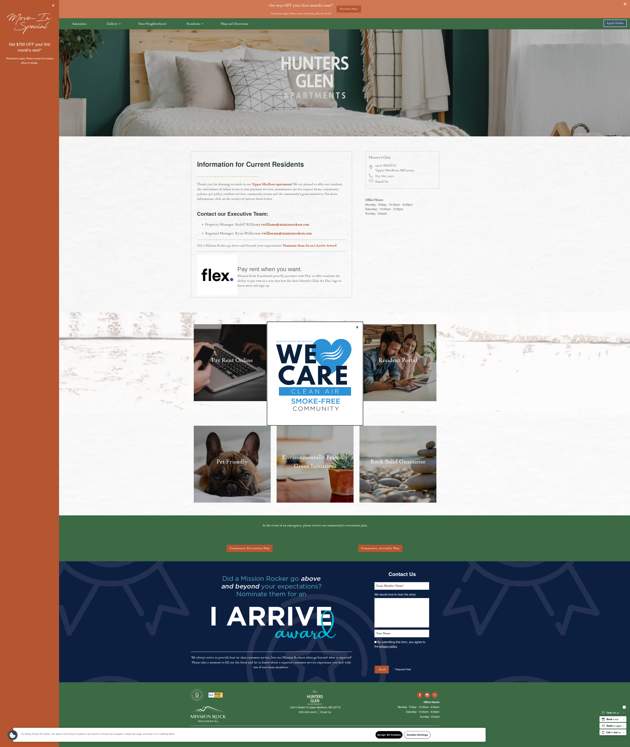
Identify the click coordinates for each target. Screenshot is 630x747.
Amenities (79, 24)
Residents (193, 24)
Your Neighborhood (152, 24)
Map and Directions (234, 24)
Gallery (112, 24)
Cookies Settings (417, 734)
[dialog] (315, 373)
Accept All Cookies (389, 734)
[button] (615, 23)
